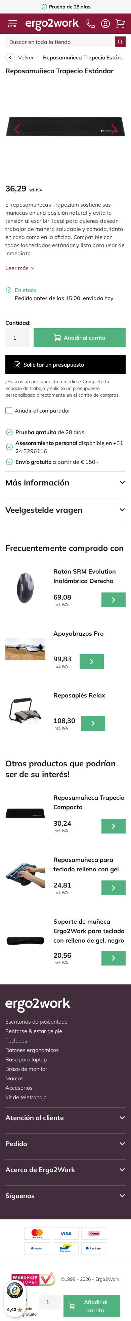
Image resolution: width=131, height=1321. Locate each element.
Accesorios (19, 1087)
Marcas (14, 1078)
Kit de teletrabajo (26, 1097)
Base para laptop (26, 1059)
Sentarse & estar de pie (33, 1031)
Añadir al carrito (84, 337)
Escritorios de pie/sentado (36, 1021)
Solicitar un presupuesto (54, 364)
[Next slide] (113, 129)
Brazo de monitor (26, 1068)
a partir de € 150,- (57, 461)
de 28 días (49, 432)
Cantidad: (17, 322)
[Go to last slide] (17, 129)
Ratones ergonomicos (32, 1050)
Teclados (16, 1040)
